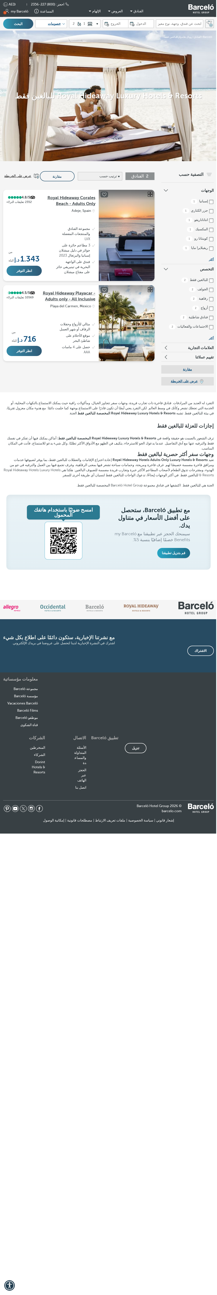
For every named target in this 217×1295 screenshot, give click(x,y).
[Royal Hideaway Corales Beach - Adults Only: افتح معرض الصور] (150, 194)
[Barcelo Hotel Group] (201, 808)
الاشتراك (201, 651)
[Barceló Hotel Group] (201, 8)
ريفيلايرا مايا (197, 248)
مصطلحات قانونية (79, 820)
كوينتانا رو (199, 238)
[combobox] (179, 24)
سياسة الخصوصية (140, 820)
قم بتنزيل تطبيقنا (173, 553)
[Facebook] (39, 808)
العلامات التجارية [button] (201, 348)
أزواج (202, 308)
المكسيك (199, 229)
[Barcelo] (94, 608)
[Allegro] (11, 608)
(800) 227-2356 (43, 4)
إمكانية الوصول (53, 820)
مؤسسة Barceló (26, 696)
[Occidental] (52, 608)
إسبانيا (201, 201)
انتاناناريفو (199, 220)
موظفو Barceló (26, 718)
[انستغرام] (31, 808)
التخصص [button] (207, 269)
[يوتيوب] (15, 808)
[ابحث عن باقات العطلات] (209, 24)
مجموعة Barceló (26, 689)
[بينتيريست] (7, 808)
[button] (25, 4)
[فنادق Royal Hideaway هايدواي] (141, 608)
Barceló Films (27, 710)
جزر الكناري (197, 210)
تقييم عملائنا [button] (204, 357)
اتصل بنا (80, 787)
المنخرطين (37, 748)
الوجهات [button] (207, 190)
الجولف (200, 289)
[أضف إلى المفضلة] (104, 194)
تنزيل (135, 748)
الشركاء (39, 755)
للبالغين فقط (196, 280)
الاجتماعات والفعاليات (190, 326)
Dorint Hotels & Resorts (38, 767)
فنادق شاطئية (196, 317)
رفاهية (201, 298)
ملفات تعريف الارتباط (110, 820)
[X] (23, 808)
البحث (18, 24)
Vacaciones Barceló (22, 703)
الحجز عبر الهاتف (81, 775)
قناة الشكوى (29, 725)
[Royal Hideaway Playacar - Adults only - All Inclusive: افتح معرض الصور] (150, 289)
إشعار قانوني (165, 820)
